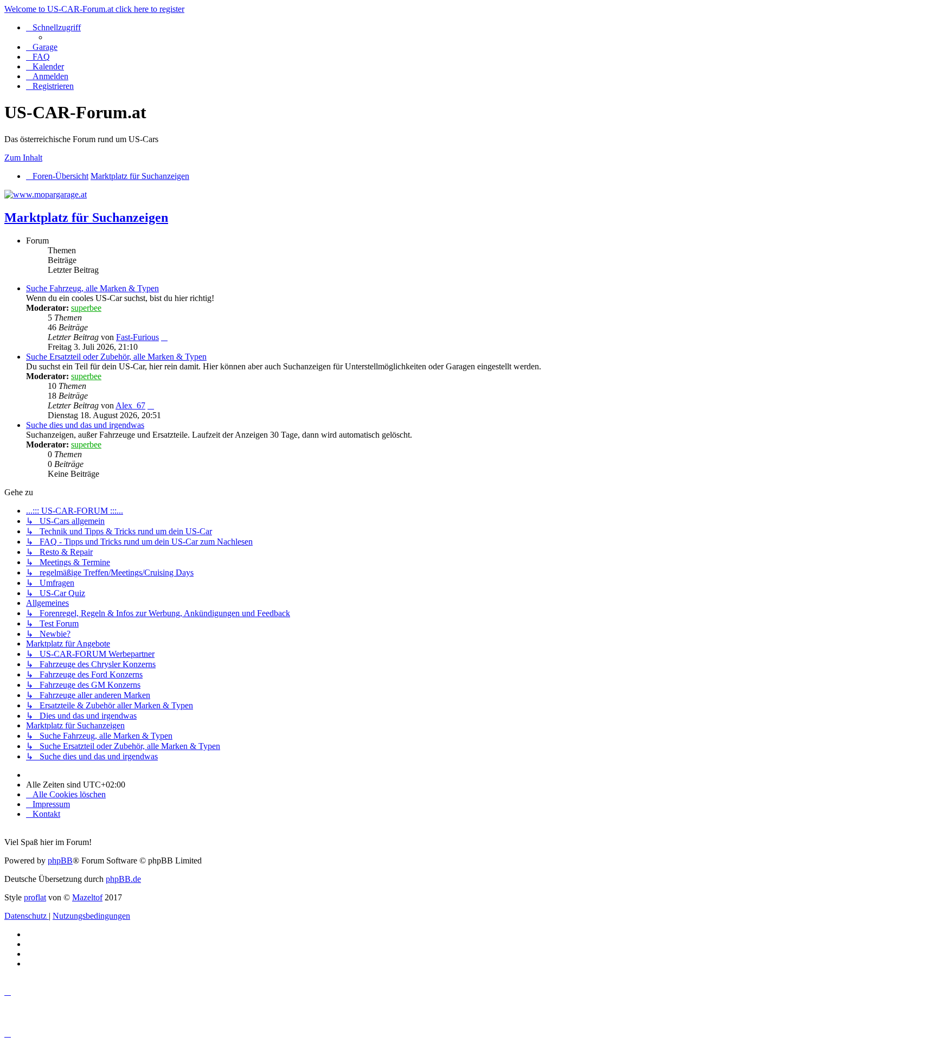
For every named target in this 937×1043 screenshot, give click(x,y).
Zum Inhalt (23, 157)
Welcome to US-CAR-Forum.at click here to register (94, 9)
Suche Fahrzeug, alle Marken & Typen (92, 288)
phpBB (60, 860)
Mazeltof (87, 897)
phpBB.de (123, 879)
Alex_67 (130, 405)
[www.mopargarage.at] (45, 194)
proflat (35, 897)
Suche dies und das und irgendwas (85, 425)
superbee (86, 307)
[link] (479, 318)
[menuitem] (41, 47)
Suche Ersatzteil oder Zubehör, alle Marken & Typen (116, 356)
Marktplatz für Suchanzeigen (86, 217)
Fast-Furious (137, 337)
